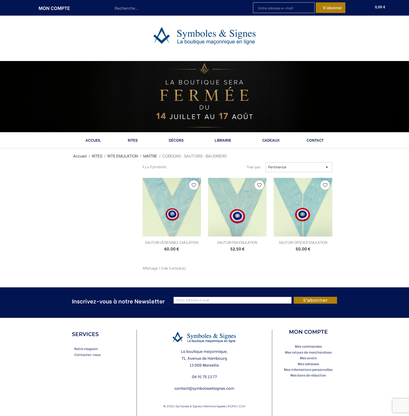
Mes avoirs (308, 357)
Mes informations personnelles (308, 369)
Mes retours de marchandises (308, 352)
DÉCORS (176, 140)
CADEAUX (271, 140)
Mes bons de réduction (308, 374)
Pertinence (299, 167)
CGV (242, 406)
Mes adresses (308, 363)
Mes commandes (308, 346)
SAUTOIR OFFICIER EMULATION (303, 242)
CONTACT (315, 140)
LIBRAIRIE (223, 140)
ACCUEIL (93, 140)
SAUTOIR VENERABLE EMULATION (171, 242)
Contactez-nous (87, 354)
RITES (133, 140)
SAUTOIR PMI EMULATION (237, 242)
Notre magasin (86, 348)
